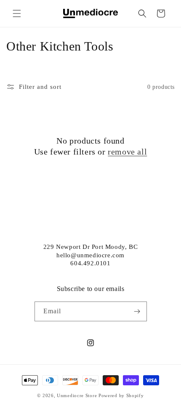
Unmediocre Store (77, 395)
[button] (17, 13)
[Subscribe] (137, 311)
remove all (127, 151)
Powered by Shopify (121, 395)
